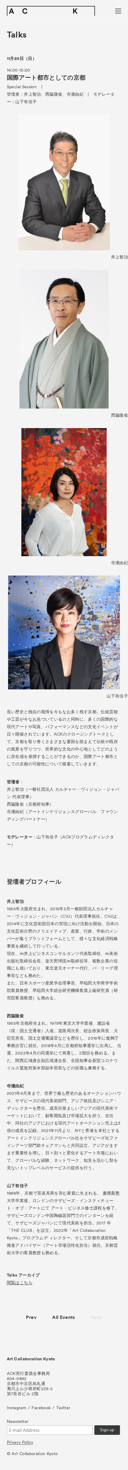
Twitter (63, 1407)
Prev (31, 1317)
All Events (63, 1317)
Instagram (16, 1407)
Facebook (41, 1407)
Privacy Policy (20, 1442)
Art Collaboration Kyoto (31, 1359)
